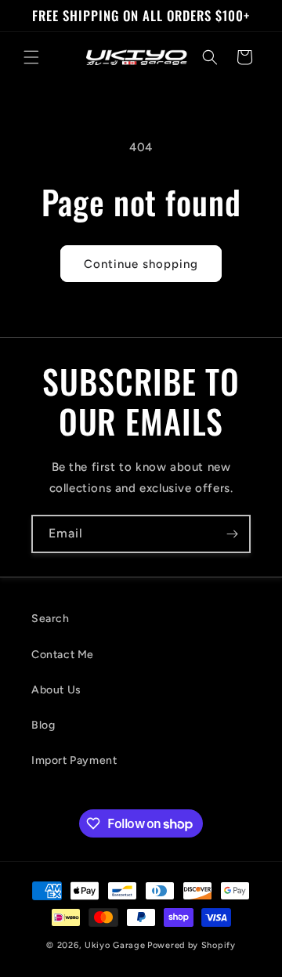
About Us (56, 690)
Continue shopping (141, 264)
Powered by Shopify (191, 945)
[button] (31, 57)
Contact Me (62, 654)
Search (50, 618)
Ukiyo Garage (115, 945)
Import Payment (74, 760)
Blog (43, 725)
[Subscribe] (232, 534)
